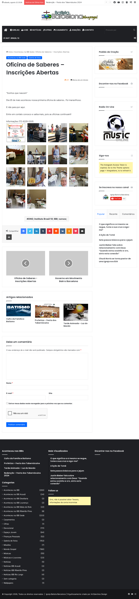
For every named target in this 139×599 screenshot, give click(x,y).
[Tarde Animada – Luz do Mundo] (76, 312)
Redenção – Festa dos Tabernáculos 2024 (64, 2)
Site (50, 393)
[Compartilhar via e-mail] (82, 231)
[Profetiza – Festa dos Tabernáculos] (47, 311)
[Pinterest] (49, 231)
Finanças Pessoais (12, 536)
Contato (89, 30)
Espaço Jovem (10, 532)
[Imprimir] (9, 237)
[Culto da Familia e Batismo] (18, 310)
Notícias (36, 30)
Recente (113, 214)
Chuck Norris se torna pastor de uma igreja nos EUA (115, 260)
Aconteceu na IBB (11, 490)
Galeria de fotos (35, 58)
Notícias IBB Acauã (12, 566)
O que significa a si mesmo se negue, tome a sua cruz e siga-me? (114, 227)
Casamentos (9, 520)
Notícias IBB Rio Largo (13, 574)
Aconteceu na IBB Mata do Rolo (17, 507)
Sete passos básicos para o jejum (116, 240)
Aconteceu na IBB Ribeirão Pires (18, 511)
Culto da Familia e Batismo (15, 320)
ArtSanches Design (99, 594)
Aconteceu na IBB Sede (24, 52)
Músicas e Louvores (12, 558)
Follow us (53, 490)
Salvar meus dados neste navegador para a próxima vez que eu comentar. (40, 403)
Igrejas (15, 30)
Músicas (7, 553)
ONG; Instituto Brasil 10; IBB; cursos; (47, 218)
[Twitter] (30, 231)
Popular (101, 214)
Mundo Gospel (10, 549)
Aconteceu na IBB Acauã (15, 494)
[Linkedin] (36, 231)
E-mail (9, 393)
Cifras (48, 30)
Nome (9, 383)
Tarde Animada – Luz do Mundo (76, 324)
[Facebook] (23, 231)
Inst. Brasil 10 (12, 38)
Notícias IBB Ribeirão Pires (15, 570)
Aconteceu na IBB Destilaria (16, 498)
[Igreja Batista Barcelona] (69, 15)
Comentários (128, 214)
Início (10, 52)
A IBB (25, 30)
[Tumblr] (43, 231)
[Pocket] (75, 231)
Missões (7, 545)
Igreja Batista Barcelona (56, 594)
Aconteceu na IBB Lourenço (16, 503)
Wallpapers (8, 583)
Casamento (62, 30)
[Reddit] (56, 231)
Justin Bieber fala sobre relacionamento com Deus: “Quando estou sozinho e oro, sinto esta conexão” (114, 249)
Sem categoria (10, 579)
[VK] (62, 231)
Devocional (8, 528)
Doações (76, 30)
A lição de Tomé (107, 235)
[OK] (69, 231)
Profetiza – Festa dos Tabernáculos (45, 321)
